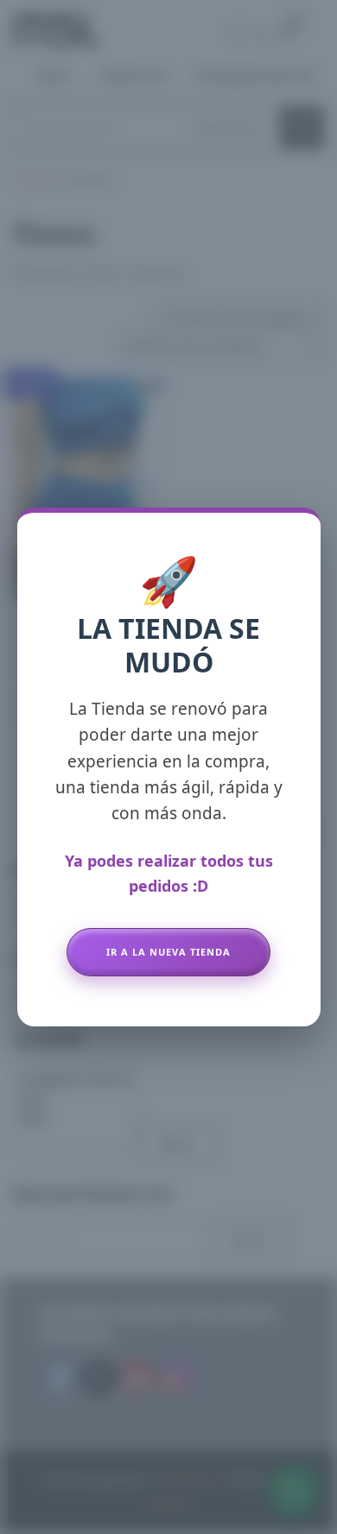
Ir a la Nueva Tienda (168, 951)
